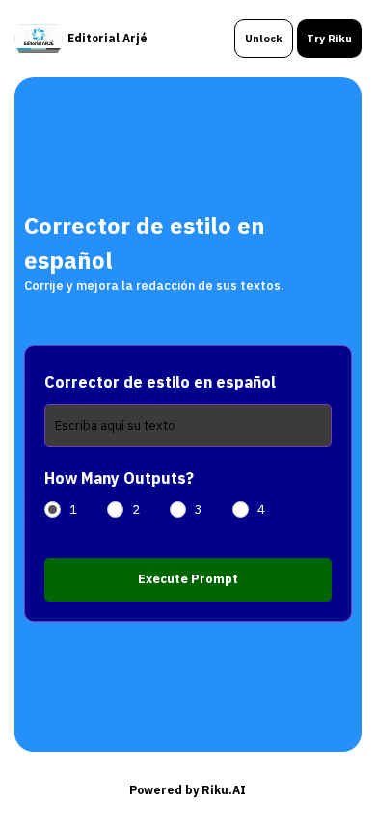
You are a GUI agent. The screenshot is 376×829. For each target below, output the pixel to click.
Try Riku (329, 38)
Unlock (263, 38)
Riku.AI (223, 790)
